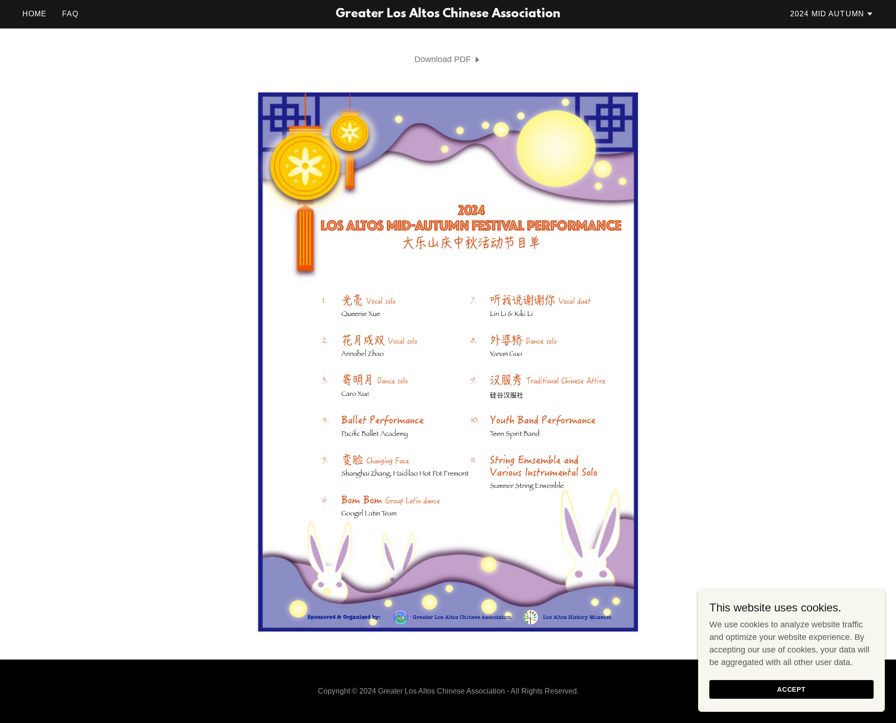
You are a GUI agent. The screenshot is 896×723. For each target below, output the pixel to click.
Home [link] (34, 14)
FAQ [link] (70, 14)
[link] (448, 14)
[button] (832, 14)
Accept (791, 689)
